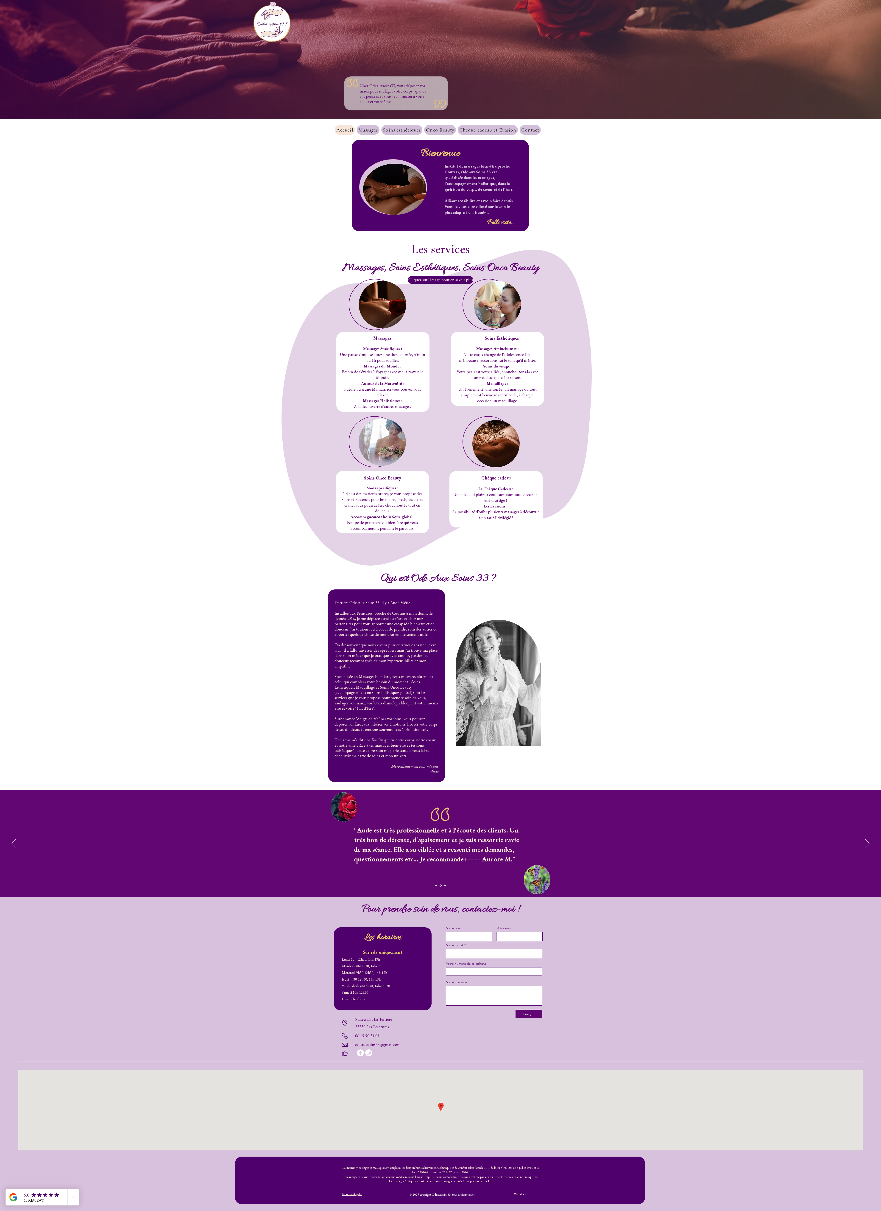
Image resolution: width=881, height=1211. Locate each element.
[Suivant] (867, 843)
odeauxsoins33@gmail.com (378, 1044)
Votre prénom (456, 928)
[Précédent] (13, 843)
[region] (382, 304)
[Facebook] (360, 1052)
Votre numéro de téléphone (466, 963)
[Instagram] (368, 1052)
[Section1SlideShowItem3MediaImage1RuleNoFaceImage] (445, 886)
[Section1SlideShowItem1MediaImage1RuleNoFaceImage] (436, 885)
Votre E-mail (454, 945)
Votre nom (504, 928)
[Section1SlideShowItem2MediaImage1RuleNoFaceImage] (440, 885)
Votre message (457, 982)
